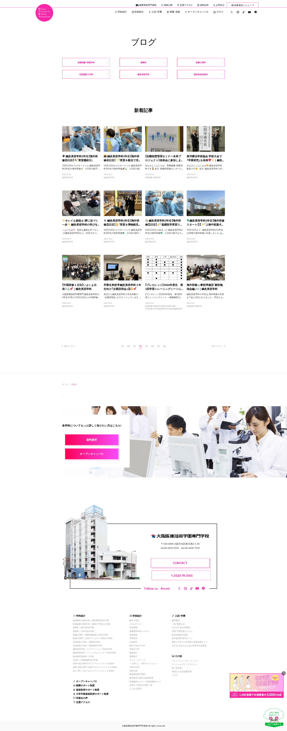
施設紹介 (133, 652)
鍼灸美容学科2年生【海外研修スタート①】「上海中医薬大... (205, 222)
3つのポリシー (136, 623)
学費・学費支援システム (182, 631)
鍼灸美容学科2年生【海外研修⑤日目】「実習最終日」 (80, 158)
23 (146, 346)
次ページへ (217, 346)
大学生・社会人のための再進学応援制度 (189, 645)
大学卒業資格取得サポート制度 (92, 693)
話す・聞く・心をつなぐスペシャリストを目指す (94, 670)
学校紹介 (139, 11)
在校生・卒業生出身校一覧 (140, 684)
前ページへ (69, 346)
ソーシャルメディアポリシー (185, 664)
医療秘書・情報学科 (153, 177)
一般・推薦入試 (178, 623)
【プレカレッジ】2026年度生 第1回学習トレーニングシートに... (164, 287)
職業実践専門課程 (147, 4)
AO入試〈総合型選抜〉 (181, 627)
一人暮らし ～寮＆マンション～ (143, 663)
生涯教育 (133, 641)
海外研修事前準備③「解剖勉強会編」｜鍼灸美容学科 (205, 287)
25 (158, 346)
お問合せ (220, 4)
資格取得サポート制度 (87, 689)
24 (152, 346)
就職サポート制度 (85, 685)
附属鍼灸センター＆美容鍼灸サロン (145, 681)
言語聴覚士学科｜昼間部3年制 (86, 641)
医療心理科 (171, 306)
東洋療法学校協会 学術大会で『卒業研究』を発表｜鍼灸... (205, 158)
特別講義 (133, 627)
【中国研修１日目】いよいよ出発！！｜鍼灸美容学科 (79, 287)
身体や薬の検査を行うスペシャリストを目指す (94, 663)
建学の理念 (134, 620)
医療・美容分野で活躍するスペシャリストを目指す (95, 667)
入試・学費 (156, 11)
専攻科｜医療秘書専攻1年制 (85, 659)
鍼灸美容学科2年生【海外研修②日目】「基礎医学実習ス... (163, 222)
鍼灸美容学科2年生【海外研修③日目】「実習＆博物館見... (122, 222)
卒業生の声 (82, 697)
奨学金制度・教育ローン (182, 638)
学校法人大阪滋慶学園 (182, 671)
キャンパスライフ (137, 659)
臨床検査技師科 (176, 308)
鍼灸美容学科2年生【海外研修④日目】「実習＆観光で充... (122, 158)
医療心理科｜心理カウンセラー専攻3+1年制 (92, 638)
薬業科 (163, 306)
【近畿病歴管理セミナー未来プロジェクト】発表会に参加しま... (164, 158)
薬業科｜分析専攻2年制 (83, 631)
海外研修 (133, 634)
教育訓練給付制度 (180, 634)
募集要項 (176, 620)
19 (122, 346)
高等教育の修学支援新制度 (141, 677)
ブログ (219, 11)
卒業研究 (133, 638)
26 (164, 346)
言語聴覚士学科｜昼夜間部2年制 (87, 645)
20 (128, 346)
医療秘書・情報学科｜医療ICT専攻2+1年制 (91, 623)
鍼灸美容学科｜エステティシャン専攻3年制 (92, 648)
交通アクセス (186, 4)
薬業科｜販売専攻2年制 (83, 627)
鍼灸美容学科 (67, 177)
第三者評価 (177, 667)
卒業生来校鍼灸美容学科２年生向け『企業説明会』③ (122, 287)
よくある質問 (135, 688)
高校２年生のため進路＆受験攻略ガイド (190, 641)
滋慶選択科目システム (139, 631)
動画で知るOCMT (137, 645)
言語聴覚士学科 (151, 308)
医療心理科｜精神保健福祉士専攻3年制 (90, 634)
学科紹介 (122, 11)
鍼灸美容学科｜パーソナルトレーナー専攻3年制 (94, 652)
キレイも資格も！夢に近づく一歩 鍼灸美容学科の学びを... (80, 222)
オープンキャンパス (198, 11)
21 (134, 346)
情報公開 (168, 4)
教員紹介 (133, 656)
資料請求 (204, 4)
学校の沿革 (134, 667)
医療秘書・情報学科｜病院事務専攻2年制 (91, 620)
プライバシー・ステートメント (185, 660)
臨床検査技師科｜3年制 (83, 656)
